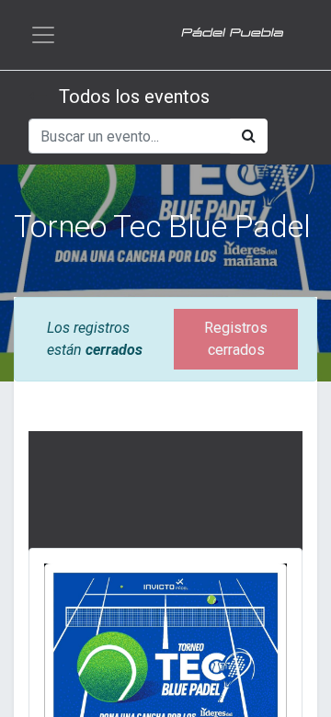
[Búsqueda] (249, 136)
